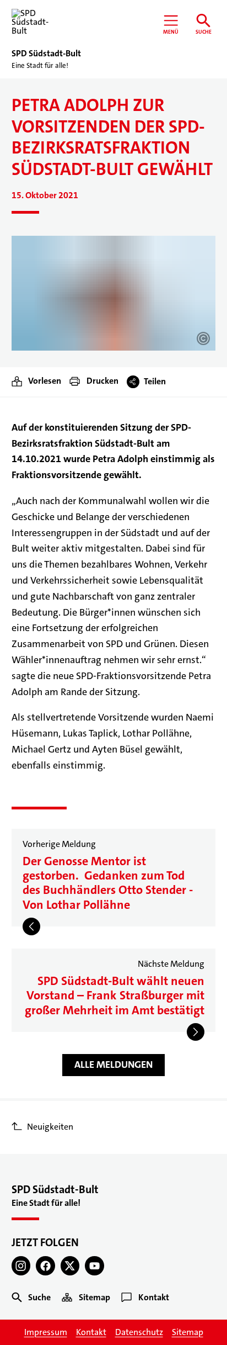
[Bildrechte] (203, 338)
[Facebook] (45, 1265)
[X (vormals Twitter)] (70, 1265)
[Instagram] (21, 1265)
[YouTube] (94, 1265)
